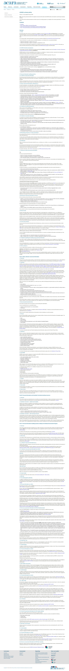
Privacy (13, 667)
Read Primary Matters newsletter (8, 657)
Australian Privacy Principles (39, 34)
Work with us (53, 657)
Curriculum (16, 6)
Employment (26, 667)
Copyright (5, 667)
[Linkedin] (54, 666)
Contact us (44, 6)
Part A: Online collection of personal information (28, 25)
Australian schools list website (43, 585)
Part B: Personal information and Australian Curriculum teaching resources (33, 26)
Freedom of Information (20, 667)
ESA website (27, 441)
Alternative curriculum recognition (9, 656)
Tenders (52, 658)
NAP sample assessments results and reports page (38, 619)
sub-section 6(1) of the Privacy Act (53, 38)
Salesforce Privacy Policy (56, 351)
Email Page (59, 9)
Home (5, 6)
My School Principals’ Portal (40, 265)
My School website (31, 265)
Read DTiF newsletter (7, 658)
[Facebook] (51, 666)
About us (10, 6)
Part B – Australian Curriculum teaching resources (51, 100)
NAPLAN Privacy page (50, 447)
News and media (36, 6)
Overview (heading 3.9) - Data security (42, 474)
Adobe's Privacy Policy (60, 267)
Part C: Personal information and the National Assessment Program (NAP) (33, 27)
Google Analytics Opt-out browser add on (49, 273)
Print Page (53, 9)
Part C (57, 44)
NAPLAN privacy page (44, 45)
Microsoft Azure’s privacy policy (49, 267)
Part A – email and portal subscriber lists (39, 94)
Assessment (22, 6)
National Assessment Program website (53, 265)
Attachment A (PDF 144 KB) (24, 447)
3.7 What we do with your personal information (56, 434)
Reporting (29, 6)
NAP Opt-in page (39, 635)
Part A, (51, 44)
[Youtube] (56, 666)
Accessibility (30, 667)
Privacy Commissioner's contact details (52, 244)
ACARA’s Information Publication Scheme (37, 647)
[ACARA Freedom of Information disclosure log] (53, 662)
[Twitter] (53, 666)
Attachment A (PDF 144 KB (24, 489)
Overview (22, 24)
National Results (26, 511)
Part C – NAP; (58, 102)
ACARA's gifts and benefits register (26, 368)
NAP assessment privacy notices (45, 148)
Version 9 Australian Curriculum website (39, 266)
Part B (53, 44)
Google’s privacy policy (52, 272)
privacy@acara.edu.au (26, 251)
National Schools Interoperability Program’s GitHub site (29, 506)
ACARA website (30, 171)
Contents (57, 400)
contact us (29, 310)
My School (36, 656)
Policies (15, 667)
